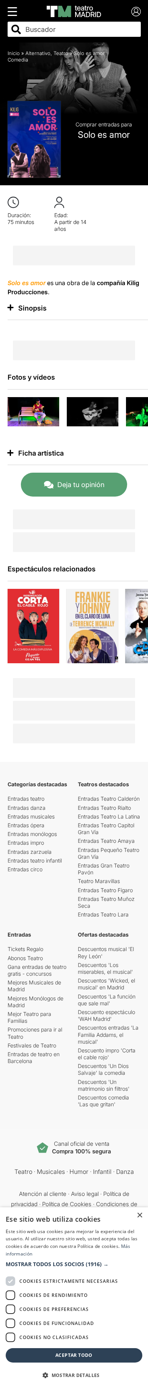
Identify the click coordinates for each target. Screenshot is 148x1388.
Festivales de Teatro (32, 1045)
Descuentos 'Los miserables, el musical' (105, 968)
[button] (74, 1264)
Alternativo (37, 53)
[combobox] (81, 29)
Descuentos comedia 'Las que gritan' (103, 1100)
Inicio (14, 53)
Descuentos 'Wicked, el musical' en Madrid (106, 984)
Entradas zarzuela (30, 852)
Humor (78, 1171)
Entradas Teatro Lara (103, 914)
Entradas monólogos (32, 834)
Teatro (61, 53)
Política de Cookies (66, 1204)
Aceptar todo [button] (74, 1355)
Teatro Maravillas (99, 881)
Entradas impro (26, 842)
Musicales (51, 1171)
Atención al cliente (42, 1193)
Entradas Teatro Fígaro (105, 890)
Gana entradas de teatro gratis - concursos (37, 970)
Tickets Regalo (25, 949)
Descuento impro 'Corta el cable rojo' (106, 1053)
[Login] (136, 11)
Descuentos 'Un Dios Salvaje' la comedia (103, 1069)
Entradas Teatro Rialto (104, 807)
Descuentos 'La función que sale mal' (106, 999)
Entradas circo (25, 869)
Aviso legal (85, 1193)
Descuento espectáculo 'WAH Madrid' (106, 1015)
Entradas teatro (26, 798)
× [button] (139, 1215)
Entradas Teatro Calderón (109, 798)
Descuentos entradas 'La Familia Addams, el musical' (108, 1034)
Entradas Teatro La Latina (109, 816)
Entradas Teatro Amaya (106, 841)
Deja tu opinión (80, 485)
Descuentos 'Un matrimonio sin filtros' (103, 1085)
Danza (125, 1171)
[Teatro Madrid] (74, 11)
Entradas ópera (26, 825)
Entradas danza (27, 807)
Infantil (102, 1171)
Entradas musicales (31, 816)
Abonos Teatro (25, 958)
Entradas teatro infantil (35, 860)
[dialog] (74, 1297)
